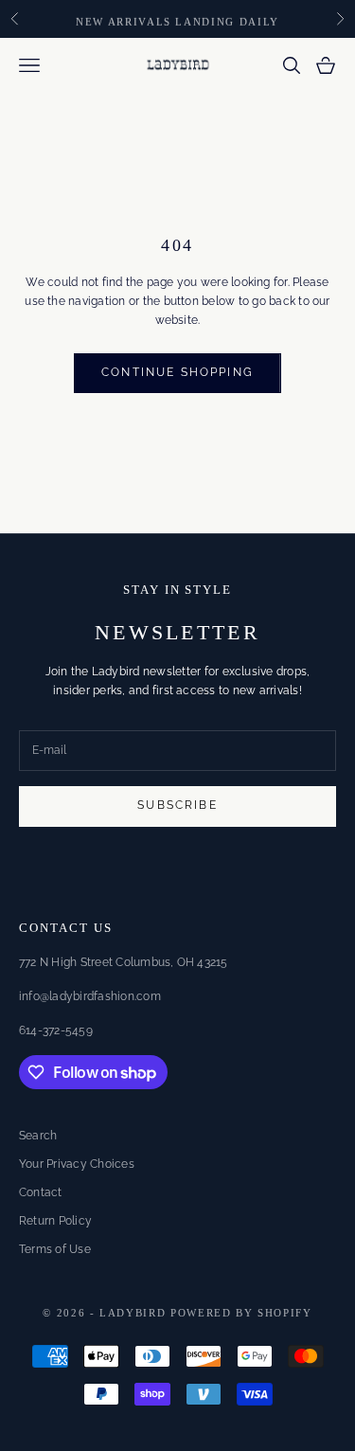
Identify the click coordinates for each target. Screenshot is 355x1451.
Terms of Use (55, 1249)
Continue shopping (177, 372)
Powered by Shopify (241, 1312)
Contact (40, 1192)
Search (38, 1135)
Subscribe (177, 805)
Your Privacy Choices (76, 1164)
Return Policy (55, 1220)
